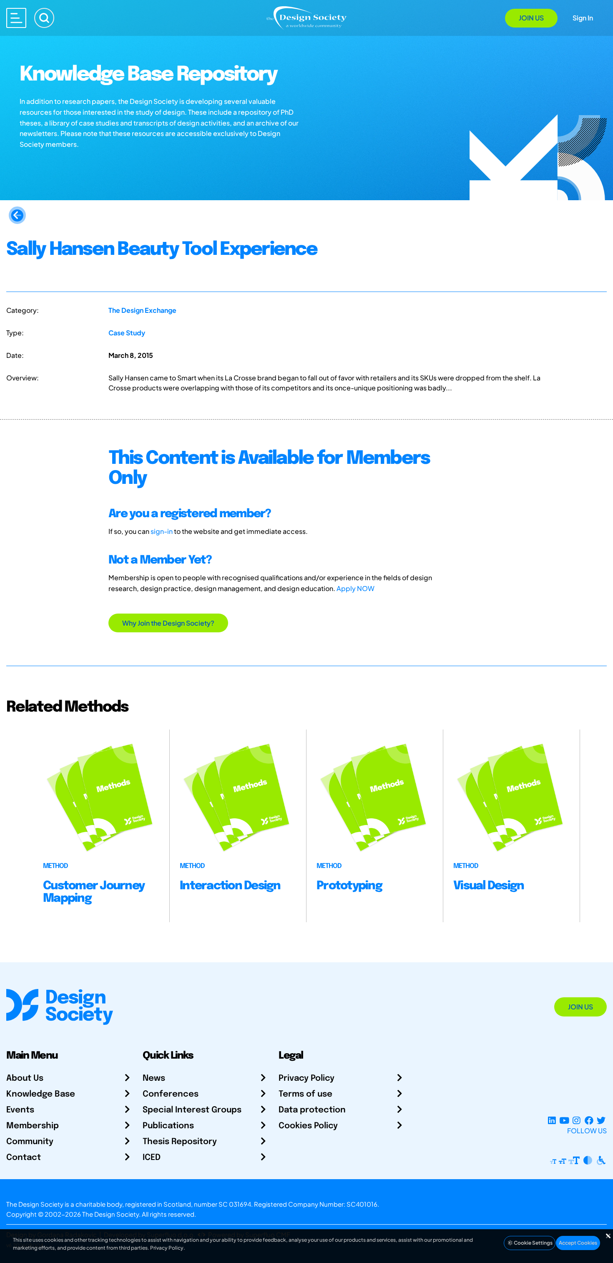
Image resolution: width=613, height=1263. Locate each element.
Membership (32, 1126)
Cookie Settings (533, 1243)
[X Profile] (601, 1120)
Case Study (126, 332)
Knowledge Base (40, 1094)
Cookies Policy (308, 1126)
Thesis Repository (180, 1141)
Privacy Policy (306, 1078)
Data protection (312, 1110)
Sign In (583, 17)
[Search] (44, 18)
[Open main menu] (16, 18)
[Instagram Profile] (576, 1120)
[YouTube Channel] (564, 1120)
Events (20, 1110)
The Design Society (110, 1214)
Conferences (170, 1094)
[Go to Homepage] (306, 17)
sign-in (162, 531)
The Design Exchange (142, 310)
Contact (23, 1157)
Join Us (531, 17)
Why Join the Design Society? (168, 623)
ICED (152, 1157)
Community (29, 1141)
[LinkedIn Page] (552, 1120)
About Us (24, 1078)
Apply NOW (355, 588)
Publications (168, 1126)
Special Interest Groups (192, 1110)
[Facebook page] (589, 1120)
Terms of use (305, 1094)
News (154, 1078)
